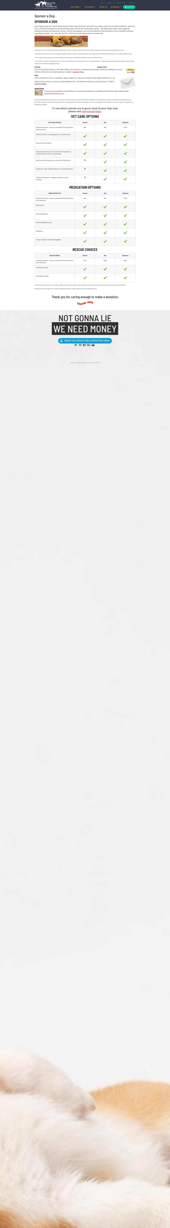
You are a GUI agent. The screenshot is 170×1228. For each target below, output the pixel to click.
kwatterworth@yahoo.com (54, 93)
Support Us (103, 7)
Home (101, 3)
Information (115, 7)
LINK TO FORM (40, 84)
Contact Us (132, 3)
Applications (89, 7)
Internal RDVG (121, 3)
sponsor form (78, 72)
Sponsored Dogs (91, 111)
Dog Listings (75, 7)
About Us (109, 3)
